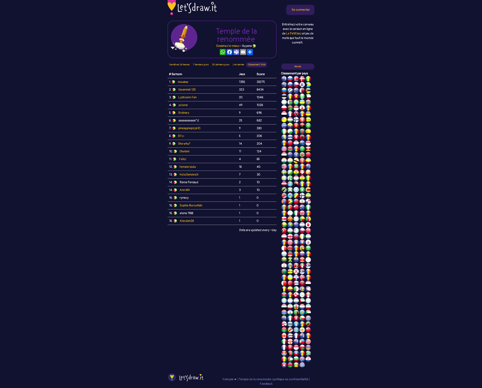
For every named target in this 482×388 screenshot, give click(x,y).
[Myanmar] (290, 143)
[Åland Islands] (290, 295)
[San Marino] (284, 254)
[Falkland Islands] (284, 79)
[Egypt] (284, 114)
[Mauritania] (308, 126)
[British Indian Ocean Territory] (308, 319)
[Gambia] (284, 313)
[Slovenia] (290, 85)
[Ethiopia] (308, 161)
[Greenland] (296, 295)
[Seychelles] (290, 330)
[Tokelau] (296, 225)
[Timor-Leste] (284, 231)
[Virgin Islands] (302, 330)
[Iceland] (302, 359)
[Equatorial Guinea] (308, 307)
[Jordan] (290, 359)
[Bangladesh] (302, 132)
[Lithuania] (284, 260)
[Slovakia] (302, 254)
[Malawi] (290, 365)
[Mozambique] (308, 91)
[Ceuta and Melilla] (302, 114)
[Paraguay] (296, 143)
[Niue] (284, 120)
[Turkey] (290, 284)
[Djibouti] (290, 132)
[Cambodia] (284, 365)
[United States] (284, 149)
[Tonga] (296, 208)
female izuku (187, 167)
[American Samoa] (308, 289)
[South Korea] (302, 85)
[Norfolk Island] (302, 97)
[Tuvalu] (296, 231)
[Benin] (302, 219)
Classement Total (256, 64)
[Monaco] (296, 108)
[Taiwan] (308, 330)
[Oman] (302, 348)
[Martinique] (302, 167)
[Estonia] (284, 97)
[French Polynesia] (284, 266)
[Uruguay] (308, 301)
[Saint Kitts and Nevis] (308, 324)
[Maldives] (296, 167)
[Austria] (284, 237)
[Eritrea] (284, 196)
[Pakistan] (290, 178)
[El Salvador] (302, 225)
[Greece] (296, 219)
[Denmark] (302, 79)
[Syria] (308, 284)
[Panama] (308, 202)
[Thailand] (290, 138)
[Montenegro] (302, 161)
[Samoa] (296, 202)
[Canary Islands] (308, 336)
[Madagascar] (290, 103)
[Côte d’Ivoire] (302, 237)
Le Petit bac (293, 33)
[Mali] (308, 178)
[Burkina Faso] (284, 330)
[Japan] (308, 225)
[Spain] (308, 132)
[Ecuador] (290, 126)
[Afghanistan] (290, 354)
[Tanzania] (284, 190)
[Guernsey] (290, 342)
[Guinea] (284, 359)
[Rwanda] (302, 103)
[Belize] (296, 243)
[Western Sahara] (296, 249)
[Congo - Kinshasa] (302, 313)
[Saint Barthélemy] (290, 319)
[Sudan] (308, 313)
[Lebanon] (302, 202)
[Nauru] (284, 126)
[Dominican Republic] (296, 278)
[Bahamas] (308, 85)
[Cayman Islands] (302, 336)
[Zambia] (296, 313)
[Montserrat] (296, 342)
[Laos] (302, 243)
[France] (296, 336)
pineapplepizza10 (189, 128)
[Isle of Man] (290, 348)
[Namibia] (308, 103)
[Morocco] (302, 284)
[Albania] (302, 138)
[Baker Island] (308, 342)
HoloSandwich (188, 174)
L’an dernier (238, 64)
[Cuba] (296, 284)
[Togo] (290, 272)
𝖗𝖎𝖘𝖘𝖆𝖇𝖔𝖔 (183, 82)
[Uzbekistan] (290, 231)
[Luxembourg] (296, 178)
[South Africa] (308, 354)
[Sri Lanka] (302, 249)
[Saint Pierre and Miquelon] (302, 289)
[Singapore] (308, 143)
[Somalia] (296, 190)
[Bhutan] (308, 173)
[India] (284, 161)
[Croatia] (308, 359)
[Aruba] (296, 330)
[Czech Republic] (296, 85)
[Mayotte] (308, 243)
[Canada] (284, 336)
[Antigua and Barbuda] (302, 266)
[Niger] (290, 161)
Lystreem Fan (187, 97)
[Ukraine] (290, 278)
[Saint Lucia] (290, 196)
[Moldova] (284, 208)
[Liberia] (290, 243)
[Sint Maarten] (284, 278)
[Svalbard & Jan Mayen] (296, 254)
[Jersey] (296, 272)
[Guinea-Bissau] (284, 225)
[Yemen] (284, 155)
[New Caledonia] (284, 348)
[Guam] (296, 155)
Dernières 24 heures (179, 64)
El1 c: (181, 136)
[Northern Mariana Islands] (296, 324)
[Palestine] (308, 278)
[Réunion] (308, 272)
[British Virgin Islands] (308, 167)
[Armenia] (308, 348)
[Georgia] (290, 237)
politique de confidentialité (290, 379)
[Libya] (302, 149)
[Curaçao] (308, 184)
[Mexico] (284, 342)
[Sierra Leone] (290, 301)
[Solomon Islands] (290, 173)
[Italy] (296, 213)
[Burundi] (290, 190)
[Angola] (302, 126)
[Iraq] (284, 307)
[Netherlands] (302, 307)
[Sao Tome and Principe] (308, 120)
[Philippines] (302, 342)
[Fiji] (290, 184)
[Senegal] (308, 79)
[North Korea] (296, 79)
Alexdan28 (187, 221)
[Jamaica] (290, 260)
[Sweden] (284, 173)
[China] (308, 155)
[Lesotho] (290, 313)
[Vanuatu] (290, 108)
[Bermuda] (308, 231)
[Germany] (290, 254)
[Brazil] (296, 103)
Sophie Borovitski (191, 205)
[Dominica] (302, 155)
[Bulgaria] (296, 359)
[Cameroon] (308, 219)
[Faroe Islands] (302, 196)
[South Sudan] (308, 254)
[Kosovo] (290, 167)
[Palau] (284, 178)
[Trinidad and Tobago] (296, 114)
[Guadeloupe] (308, 213)
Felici (182, 159)
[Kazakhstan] (284, 301)
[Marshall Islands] (290, 91)
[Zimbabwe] (308, 190)
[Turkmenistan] (284, 272)
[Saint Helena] (296, 260)
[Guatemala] (302, 295)
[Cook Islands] (302, 143)
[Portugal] (290, 208)
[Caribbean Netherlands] (296, 132)
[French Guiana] (284, 143)
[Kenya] (290, 149)
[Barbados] (290, 266)
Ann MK (185, 190)
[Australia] (296, 91)
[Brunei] (296, 161)
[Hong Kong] (296, 319)
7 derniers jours (201, 64)
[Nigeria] (308, 208)
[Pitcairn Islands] (284, 85)
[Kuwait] (308, 97)
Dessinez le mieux (227, 46)
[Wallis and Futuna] (302, 120)
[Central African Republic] (296, 307)
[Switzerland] (302, 173)
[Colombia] (290, 289)
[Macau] (302, 190)
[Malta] (284, 249)
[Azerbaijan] (284, 295)
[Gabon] (308, 196)
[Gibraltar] (302, 108)
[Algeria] (296, 289)
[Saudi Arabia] (308, 249)
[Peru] (308, 295)
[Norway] (302, 278)
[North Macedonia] (290, 219)
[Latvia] (284, 184)
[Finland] (296, 120)
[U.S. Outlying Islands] (284, 213)
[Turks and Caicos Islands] (284, 319)
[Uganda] (308, 149)
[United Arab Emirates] (302, 301)
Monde (297, 66)
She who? (184, 144)
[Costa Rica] (284, 219)
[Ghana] (296, 173)
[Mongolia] (284, 202)
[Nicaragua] (308, 237)
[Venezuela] (284, 91)
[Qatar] (302, 91)
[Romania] (302, 184)
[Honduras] (296, 301)
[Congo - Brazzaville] (296, 196)
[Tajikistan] (284, 243)
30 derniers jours (220, 64)
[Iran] (290, 307)
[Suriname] (302, 260)
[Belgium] (284, 289)
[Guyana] (290, 202)
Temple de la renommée (255, 379)
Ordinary (183, 113)
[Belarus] (290, 249)
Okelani (184, 151)
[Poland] (284, 108)
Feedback (266, 384)
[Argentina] (284, 103)
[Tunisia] (296, 138)
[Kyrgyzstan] (296, 126)
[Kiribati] (284, 354)
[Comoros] (302, 319)
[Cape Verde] (302, 365)
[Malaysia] (284, 167)
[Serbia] (308, 266)
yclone (183, 105)
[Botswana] (290, 324)
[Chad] (290, 97)
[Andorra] (302, 354)
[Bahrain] (284, 284)
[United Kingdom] (302, 213)
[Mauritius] (308, 114)
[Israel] (290, 213)
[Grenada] (296, 365)
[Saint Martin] (290, 114)
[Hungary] (290, 120)
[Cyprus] (308, 260)
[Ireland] (284, 132)
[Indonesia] (296, 348)
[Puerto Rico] (290, 336)
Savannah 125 (187, 90)
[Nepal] (284, 324)
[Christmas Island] (290, 225)
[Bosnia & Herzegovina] (284, 138)
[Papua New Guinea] (296, 184)
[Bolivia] (302, 178)
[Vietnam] (296, 97)
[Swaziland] (296, 266)
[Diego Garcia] (296, 149)
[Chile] (302, 231)
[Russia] (290, 79)
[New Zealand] (290, 155)
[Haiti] (296, 354)
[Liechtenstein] (296, 237)
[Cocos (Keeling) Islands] (302, 208)
